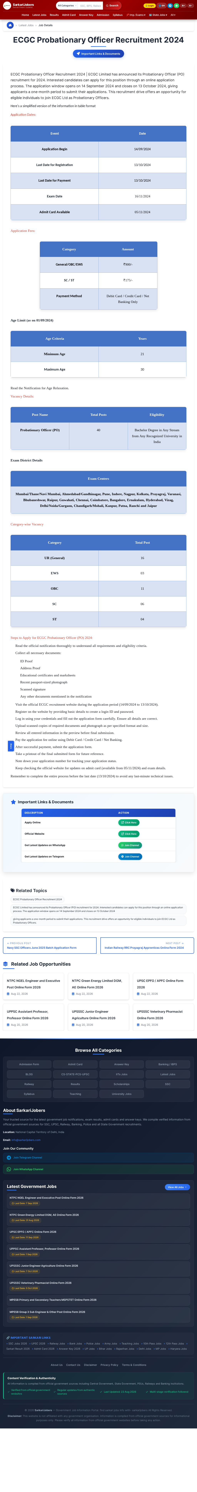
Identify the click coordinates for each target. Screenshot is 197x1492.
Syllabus (118, 14)
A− (190, 5)
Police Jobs (93, 1343)
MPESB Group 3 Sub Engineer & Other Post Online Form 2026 (47, 1311)
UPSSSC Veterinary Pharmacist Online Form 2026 (41, 1282)
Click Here (130, 822)
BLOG (29, 1074)
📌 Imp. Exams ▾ (135, 14)
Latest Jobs (39, 14)
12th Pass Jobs (175, 1343)
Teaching (75, 1093)
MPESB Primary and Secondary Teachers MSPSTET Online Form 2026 (53, 1299)
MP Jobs (161, 1348)
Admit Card (69, 14)
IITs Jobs (121, 1074)
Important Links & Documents (100, 53)
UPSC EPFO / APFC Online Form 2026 (33, 1231)
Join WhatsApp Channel (28, 1169)
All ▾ (173, 14)
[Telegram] (170, 5)
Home (25, 14)
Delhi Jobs (145, 1348)
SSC (167, 1084)
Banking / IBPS (168, 1064)
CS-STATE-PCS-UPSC (75, 1074)
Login (151, 5)
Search (113, 5)
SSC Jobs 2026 (17, 1343)
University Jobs (121, 1093)
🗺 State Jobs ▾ (158, 14)
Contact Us (73, 1364)
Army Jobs (110, 1343)
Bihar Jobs (105, 1348)
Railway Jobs (57, 1343)
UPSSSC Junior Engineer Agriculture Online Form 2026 (44, 1265)
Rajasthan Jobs (125, 1348)
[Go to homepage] (10, 25)
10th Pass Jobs (152, 1343)
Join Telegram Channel (27, 1157)
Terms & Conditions (134, 1364)
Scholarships (121, 1084)
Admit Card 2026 (44, 1348)
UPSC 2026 (38, 1343)
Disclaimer (90, 1364)
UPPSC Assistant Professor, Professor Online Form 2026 (44, 1248)
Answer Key (86, 14)
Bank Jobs (75, 1343)
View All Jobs (176, 1187)
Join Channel (132, 845)
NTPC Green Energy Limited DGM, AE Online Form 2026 (44, 1214)
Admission (103, 14)
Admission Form (29, 1064)
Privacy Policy (109, 1364)
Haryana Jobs (178, 1348)
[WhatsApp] (176, 5)
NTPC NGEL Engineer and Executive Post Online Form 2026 (46, 1197)
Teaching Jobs (130, 1343)
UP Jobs (90, 1348)
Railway (29, 1084)
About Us (57, 1364)
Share (11, 746)
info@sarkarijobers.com (26, 1139)
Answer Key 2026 (69, 1348)
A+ (183, 5)
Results (54, 14)
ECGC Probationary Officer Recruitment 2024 (37, 899)
